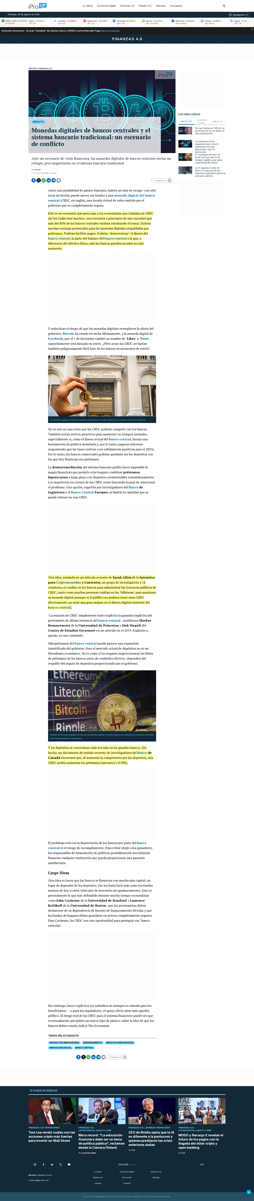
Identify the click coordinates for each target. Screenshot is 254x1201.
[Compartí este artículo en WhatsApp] (43, 180)
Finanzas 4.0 (127, 5)
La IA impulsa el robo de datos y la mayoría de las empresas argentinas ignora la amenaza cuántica (210, 171)
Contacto (127, 1183)
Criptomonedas (68, 582)
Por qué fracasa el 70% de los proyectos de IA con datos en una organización (209, 131)
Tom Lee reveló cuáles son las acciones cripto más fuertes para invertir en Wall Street (52, 1136)
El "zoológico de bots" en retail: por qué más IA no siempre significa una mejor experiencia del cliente (209, 158)
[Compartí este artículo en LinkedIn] (48, 180)
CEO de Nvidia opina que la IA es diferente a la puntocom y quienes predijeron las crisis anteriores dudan (151, 1138)
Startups (160, 5)
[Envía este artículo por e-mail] (58, 180)
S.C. (183, 1153)
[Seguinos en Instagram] (35, 1164)
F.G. (133, 1150)
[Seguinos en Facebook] (43, 1164)
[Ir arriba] (249, 1192)
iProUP (38, 170)
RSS (202, 1164)
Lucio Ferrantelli (88, 1153)
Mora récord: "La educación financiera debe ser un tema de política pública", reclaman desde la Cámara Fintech (101, 1141)
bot (63, 195)
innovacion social (60, 1047)
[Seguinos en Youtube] (69, 1164)
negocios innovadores (119, 1042)
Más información (110, 30)
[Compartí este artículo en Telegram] (53, 180)
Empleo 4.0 (145, 5)
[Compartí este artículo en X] (38, 180)
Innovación (176, 5)
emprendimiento (92, 1042)
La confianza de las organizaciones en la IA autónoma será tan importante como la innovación (207, 146)
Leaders (98, 1183)
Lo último (87, 5)
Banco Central (82, 492)
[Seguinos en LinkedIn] (52, 1164)
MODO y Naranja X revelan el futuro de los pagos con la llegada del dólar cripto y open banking (200, 1141)
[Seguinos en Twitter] (60, 1164)
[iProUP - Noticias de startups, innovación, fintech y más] (37, 6)
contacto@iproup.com (39, 1180)
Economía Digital (106, 5)
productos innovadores (64, 1042)
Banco (133, 487)
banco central (59, 238)
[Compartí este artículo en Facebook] (33, 180)
